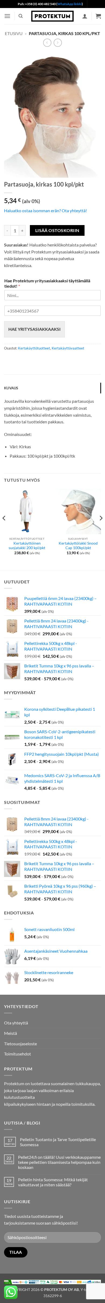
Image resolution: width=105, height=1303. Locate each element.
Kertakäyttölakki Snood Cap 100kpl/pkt (78, 545)
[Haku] (21, 16)
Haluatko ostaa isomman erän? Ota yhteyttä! (45, 210)
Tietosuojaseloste (20, 1043)
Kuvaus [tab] (11, 388)
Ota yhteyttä (16, 1022)
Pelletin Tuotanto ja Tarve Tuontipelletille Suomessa (58, 1142)
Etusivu (14, 33)
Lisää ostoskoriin (57, 230)
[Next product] (47, 43)
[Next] (100, 529)
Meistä (10, 1033)
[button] (7, 15)
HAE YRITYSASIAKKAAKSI (34, 329)
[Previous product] (58, 43)
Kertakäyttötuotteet (34, 348)
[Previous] (4, 529)
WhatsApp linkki (69, 4)
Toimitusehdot (17, 1053)
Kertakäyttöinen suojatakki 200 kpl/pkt (27, 545)
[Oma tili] (85, 16)
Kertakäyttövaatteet (68, 348)
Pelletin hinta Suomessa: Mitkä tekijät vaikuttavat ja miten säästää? (53, 1182)
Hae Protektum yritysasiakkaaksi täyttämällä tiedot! (47, 283)
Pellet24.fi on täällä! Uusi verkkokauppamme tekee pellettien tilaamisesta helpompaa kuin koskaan (59, 1162)
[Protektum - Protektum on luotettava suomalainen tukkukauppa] (52, 16)
